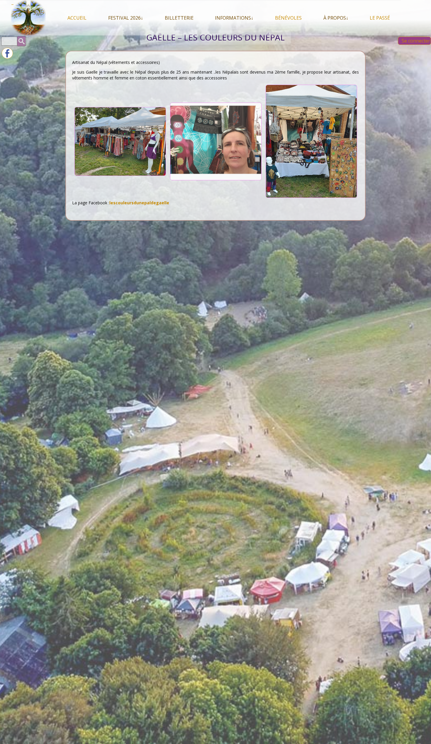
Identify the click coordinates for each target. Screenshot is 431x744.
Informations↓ (234, 18)
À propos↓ (335, 18)
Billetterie (179, 18)
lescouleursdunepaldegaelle (139, 202)
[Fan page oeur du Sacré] (7, 57)
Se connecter (416, 41)
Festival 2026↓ (125, 18)
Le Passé (380, 18)
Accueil (76, 18)
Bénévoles (288, 18)
